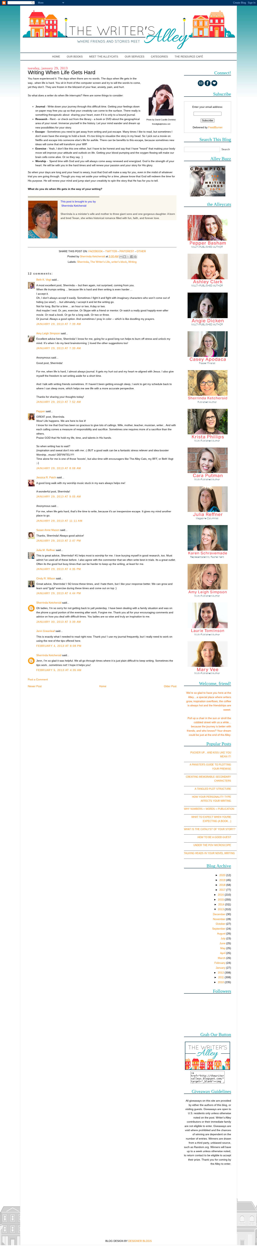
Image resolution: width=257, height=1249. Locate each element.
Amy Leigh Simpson (48, 333)
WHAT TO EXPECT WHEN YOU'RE (211, 817)
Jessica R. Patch (46, 477)
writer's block (119, 261)
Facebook (95, 251)
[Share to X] (128, 257)
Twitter (111, 251)
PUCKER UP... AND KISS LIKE (207, 752)
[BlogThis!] (124, 257)
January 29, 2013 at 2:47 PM (58, 540)
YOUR (215, 768)
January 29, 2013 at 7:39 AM (58, 323)
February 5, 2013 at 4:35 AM (59, 670)
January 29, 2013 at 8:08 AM (58, 468)
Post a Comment (38, 679)
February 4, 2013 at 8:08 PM (59, 645)
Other (141, 251)
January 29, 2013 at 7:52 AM (58, 401)
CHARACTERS (222, 780)
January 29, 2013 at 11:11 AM (59, 520)
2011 (221, 977)
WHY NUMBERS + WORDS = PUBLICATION (209, 809)
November (219, 919)
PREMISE (225, 768)
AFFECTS (206, 800)
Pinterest (126, 251)
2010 (221, 982)
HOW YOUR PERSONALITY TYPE (211, 796)
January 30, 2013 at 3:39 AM (58, 621)
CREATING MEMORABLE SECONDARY (208, 776)
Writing (132, 261)
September (219, 928)
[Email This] (121, 257)
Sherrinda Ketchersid (48, 602)
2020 (222, 875)
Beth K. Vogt (43, 279)
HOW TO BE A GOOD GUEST (214, 837)
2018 (222, 884)
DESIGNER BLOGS (140, 1240)
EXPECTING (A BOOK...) (217, 821)
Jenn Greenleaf (45, 630)
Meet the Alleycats (103, 56)
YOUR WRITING (222, 800)
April (223, 953)
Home (56, 56)
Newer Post (35, 686)
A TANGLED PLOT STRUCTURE (213, 788)
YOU (228, 752)
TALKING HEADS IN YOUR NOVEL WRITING (209, 853)
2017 (222, 889)
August (221, 933)
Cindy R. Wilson (45, 578)
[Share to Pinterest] (135, 257)
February (220, 962)
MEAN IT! (225, 756)
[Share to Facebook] (132, 257)
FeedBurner (215, 127)
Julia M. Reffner (45, 550)
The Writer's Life (100, 261)
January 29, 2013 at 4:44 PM (58, 593)
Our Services (134, 56)
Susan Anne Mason (47, 529)
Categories (159, 56)
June (223, 943)
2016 (221, 894)
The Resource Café (189, 56)
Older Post (170, 686)
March (222, 957)
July (223, 938)
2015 (221, 899)
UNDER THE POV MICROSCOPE (212, 845)
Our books (75, 56)
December (219, 914)
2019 (222, 879)
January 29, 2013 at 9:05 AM (58, 496)
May (223, 948)
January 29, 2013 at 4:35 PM (58, 569)
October (221, 923)
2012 (221, 972)
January (221, 967)
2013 (221, 909)
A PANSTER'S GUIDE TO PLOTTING (210, 764)
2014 (221, 904)
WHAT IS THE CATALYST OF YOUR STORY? (209, 829)
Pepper (40, 411)
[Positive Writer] (207, 195)
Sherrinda (83, 261)
